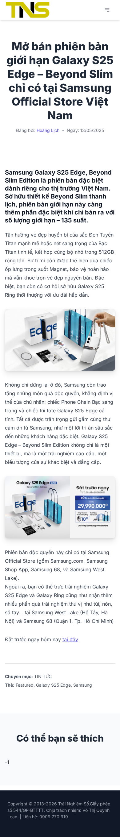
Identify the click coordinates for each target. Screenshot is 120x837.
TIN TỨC (43, 676)
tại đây (70, 639)
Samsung (82, 685)
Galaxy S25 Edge (53, 685)
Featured (25, 685)
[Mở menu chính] (107, 10)
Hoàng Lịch (48, 130)
